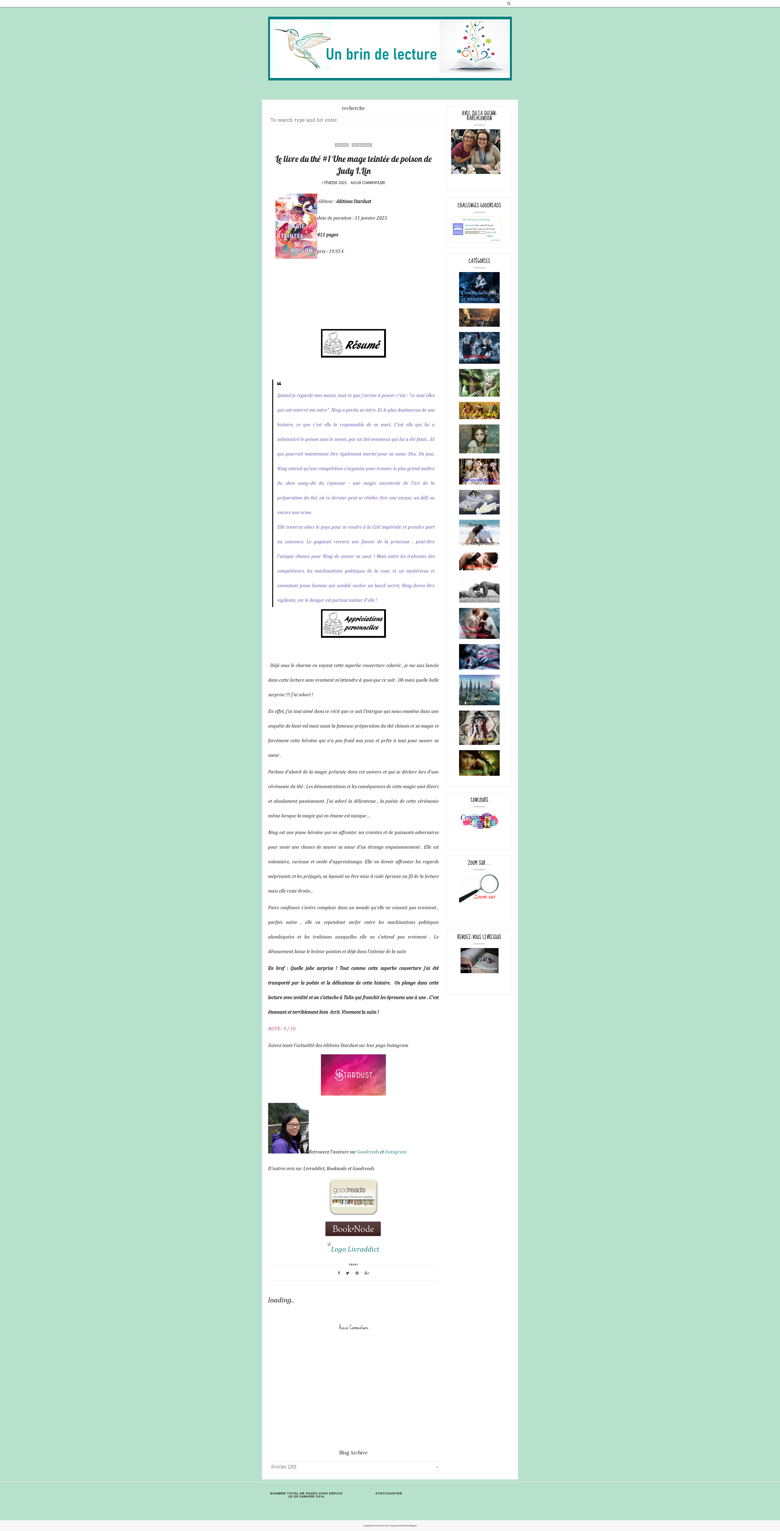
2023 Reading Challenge (476, 219)
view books (495, 240)
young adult (362, 145)
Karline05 (470, 225)
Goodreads (368, 1152)
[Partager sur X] (350, 1273)
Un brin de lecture (381, 1525)
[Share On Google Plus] (367, 1273)
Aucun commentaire (368, 183)
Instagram (395, 1152)
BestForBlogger (409, 1525)
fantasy (342, 145)
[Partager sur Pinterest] (359, 1273)
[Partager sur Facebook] (341, 1273)
